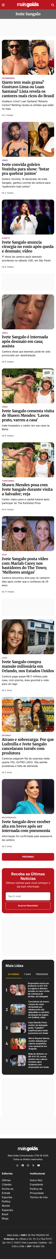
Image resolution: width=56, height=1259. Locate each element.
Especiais (7, 1210)
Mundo (6, 1205)
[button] (3, 5)
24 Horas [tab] (13, 974)
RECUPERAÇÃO (9, 818)
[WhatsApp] (17, 1165)
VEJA (4, 555)
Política (6, 1201)
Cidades (7, 1184)
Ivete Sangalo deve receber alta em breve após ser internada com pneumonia (27, 826)
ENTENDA (6, 735)
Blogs (5, 1218)
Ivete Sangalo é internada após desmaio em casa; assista (25, 341)
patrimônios (8, 78)
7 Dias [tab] (27, 974)
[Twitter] (33, 1165)
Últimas (6, 1180)
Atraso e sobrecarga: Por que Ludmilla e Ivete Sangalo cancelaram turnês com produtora (28, 746)
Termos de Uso (39, 1197)
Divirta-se (7, 1188)
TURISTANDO (8, 481)
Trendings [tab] (41, 974)
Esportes (7, 1197)
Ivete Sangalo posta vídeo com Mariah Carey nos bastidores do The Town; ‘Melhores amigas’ (25, 565)
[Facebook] (22, 1165)
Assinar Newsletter (28, 905)
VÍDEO (5, 160)
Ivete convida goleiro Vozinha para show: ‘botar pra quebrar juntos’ (25, 169)
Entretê (6, 1193)
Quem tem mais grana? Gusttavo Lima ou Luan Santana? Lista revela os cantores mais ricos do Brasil (28, 89)
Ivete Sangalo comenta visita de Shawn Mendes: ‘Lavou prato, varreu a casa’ (28, 415)
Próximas (28, 856)
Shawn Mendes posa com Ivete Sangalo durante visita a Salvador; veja (27, 489)
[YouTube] (38, 1165)
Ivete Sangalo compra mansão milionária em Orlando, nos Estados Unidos (28, 666)
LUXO (4, 658)
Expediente (36, 1184)
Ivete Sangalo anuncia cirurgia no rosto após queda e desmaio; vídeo (28, 247)
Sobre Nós (36, 1180)
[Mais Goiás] (28, 4)
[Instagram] (28, 1165)
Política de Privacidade (37, 1191)
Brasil (5, 1214)
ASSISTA (6, 238)
